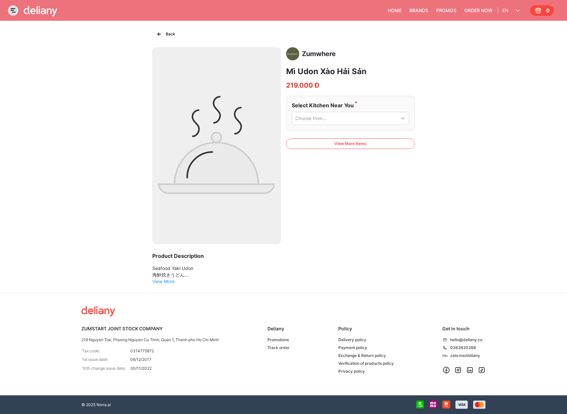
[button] (350, 118)
